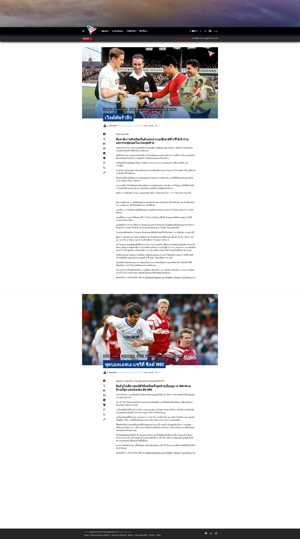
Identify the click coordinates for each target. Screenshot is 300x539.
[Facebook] (206, 533)
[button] (83, 31)
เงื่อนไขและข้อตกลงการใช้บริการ (100, 535)
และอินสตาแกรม (188, 277)
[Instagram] (216, 533)
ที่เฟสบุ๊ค (168, 277)
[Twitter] (211, 533)
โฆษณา (86, 535)
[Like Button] (156, 126)
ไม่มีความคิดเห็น (149, 126)
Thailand (211, 32)
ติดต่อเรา (131, 535)
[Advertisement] (123, 7)
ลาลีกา (173, 109)
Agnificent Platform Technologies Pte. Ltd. (103, 532)
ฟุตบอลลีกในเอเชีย (161, 109)
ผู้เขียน (159, 535)
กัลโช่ (106, 356)
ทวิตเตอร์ (177, 277)
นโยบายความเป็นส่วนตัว (119, 535)
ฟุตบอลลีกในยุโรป (145, 109)
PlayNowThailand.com (155, 277)
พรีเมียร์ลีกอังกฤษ (120, 109)
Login (216, 31)
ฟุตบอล (132, 109)
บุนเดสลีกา (107, 109)
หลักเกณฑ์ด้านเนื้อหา (141, 535)
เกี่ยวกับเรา (152, 535)
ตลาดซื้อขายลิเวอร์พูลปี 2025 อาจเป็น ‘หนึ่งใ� (189, 38)
